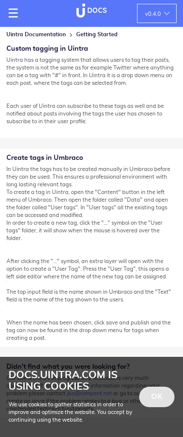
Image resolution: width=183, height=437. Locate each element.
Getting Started (96, 35)
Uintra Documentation (36, 35)
